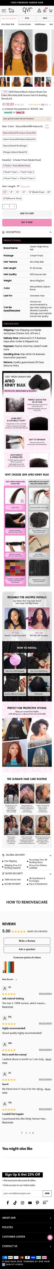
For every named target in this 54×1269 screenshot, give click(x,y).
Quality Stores (14, 1265)
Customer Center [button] (13, 1237)
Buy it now (27, 223)
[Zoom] (9, 70)
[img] (39, 105)
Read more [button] (7, 1007)
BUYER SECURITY (14, 874)
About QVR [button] (9, 1218)
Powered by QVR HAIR (37, 1262)
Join (47, 1194)
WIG (27, 18)
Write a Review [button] (27, 941)
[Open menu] (5, 10)
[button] (24, 24)
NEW (45, 18)
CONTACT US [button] (9, 1246)
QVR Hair (10, 1262)
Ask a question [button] (27, 949)
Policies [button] (7, 1227)
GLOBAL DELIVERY (15, 855)
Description (12, 232)
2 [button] (26, 1133)
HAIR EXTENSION (9, 18)
